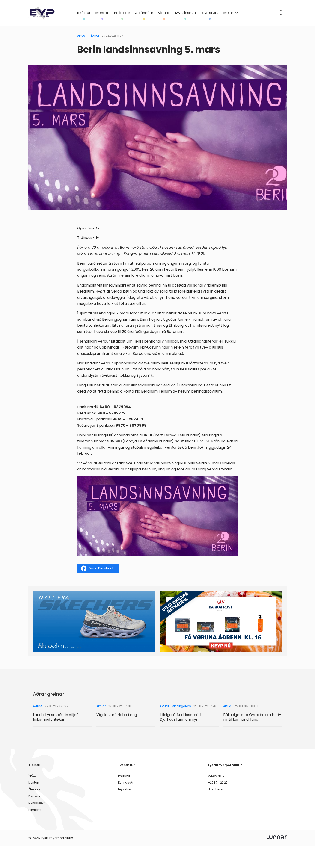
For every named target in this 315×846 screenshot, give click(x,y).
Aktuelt (81, 36)
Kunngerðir (125, 782)
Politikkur (122, 12)
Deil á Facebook (101, 568)
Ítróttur (84, 12)
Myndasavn (185, 12)
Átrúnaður (144, 12)
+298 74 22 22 (217, 782)
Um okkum (215, 789)
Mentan (102, 12)
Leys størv (209, 12)
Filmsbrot (34, 810)
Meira (228, 12)
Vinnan (164, 12)
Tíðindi (94, 36)
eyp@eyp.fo (216, 776)
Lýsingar (124, 776)
